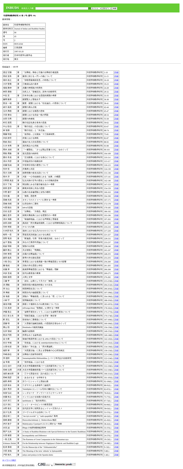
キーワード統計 (9, 460)
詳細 (116, 72)
